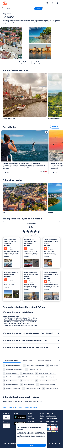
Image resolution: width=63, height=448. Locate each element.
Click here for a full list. (35, 401)
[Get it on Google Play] (20, 417)
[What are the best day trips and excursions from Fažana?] (58, 333)
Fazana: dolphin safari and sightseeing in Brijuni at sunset (51, 241)
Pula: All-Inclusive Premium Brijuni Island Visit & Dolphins (30, 241)
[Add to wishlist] (46, 132)
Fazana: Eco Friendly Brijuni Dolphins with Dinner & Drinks (10, 241)
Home (4, 407)
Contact (30, 416)
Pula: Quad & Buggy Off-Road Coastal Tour (11, 273)
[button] (25, 96)
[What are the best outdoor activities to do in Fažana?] (58, 347)
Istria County (18, 407)
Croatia (10, 407)
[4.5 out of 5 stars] (31, 231)
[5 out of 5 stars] (11, 245)
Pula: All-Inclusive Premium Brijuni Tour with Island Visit (20, 321)
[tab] (12, 360)
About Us (42, 416)
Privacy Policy (31, 421)
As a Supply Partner (51, 416)
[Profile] (57, 3)
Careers (41, 418)
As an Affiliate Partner (52, 421)
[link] (25, 96)
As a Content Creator (51, 418)
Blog (41, 421)
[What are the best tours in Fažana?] (58, 312)
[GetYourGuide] (5, 3)
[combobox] (18, 9)
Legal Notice (31, 418)
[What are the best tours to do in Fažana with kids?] (58, 340)
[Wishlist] (47, 3)
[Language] (52, 3)
